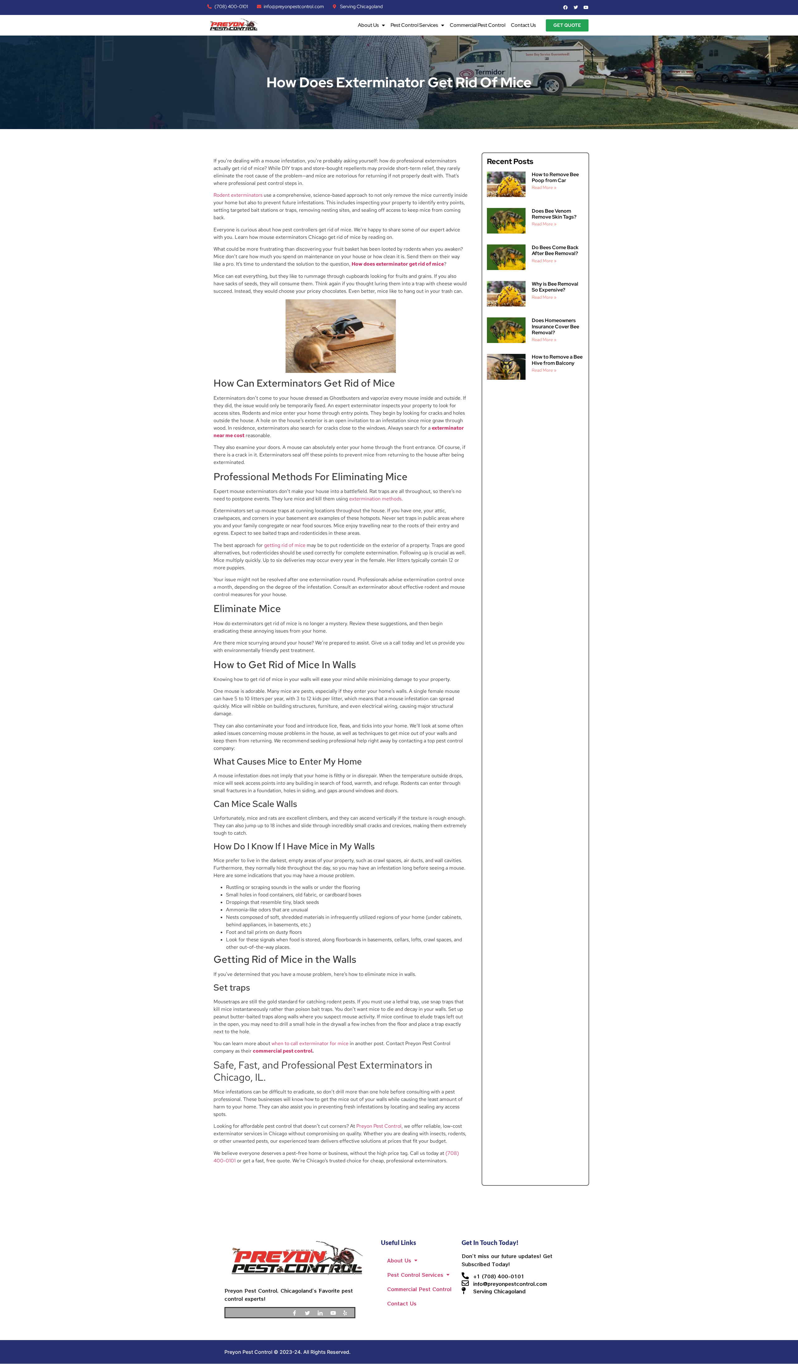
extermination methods (375, 498)
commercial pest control (282, 1051)
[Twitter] (309, 1312)
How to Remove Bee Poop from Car (555, 177)
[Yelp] (348, 1312)
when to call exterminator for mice (310, 1043)
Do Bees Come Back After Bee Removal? (555, 250)
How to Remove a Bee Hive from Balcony (557, 360)
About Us (368, 25)
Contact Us (523, 25)
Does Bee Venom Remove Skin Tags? (554, 214)
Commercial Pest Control (477, 25)
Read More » (544, 187)
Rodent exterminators (238, 195)
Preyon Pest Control (378, 1126)
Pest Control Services (414, 25)
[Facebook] (296, 1312)
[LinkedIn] (322, 1312)
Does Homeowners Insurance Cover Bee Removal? (555, 326)
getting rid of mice (284, 545)
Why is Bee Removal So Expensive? (555, 287)
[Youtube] (335, 1312)
